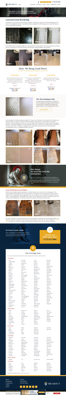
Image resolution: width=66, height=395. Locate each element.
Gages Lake (11, 352)
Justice (22, 290)
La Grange (23, 294)
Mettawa (35, 348)
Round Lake (49, 340)
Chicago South (11, 287)
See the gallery (44, 109)
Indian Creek (23, 346)
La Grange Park (24, 297)
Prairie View (49, 337)
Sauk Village (49, 269)
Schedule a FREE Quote (45, 2)
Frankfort (23, 366)
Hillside (22, 278)
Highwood (23, 345)
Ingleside (22, 348)
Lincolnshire (36, 343)
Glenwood (23, 267)
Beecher (10, 364)
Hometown (23, 282)
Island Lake (23, 349)
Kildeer (22, 293)
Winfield (48, 318)
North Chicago (36, 352)
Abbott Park (11, 337)
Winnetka (48, 300)
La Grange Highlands (25, 296)
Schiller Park (49, 272)
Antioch (10, 339)
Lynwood (23, 306)
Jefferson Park (23, 288)
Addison (10, 310)
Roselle (35, 321)
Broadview (10, 276)
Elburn (22, 329)
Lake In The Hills (50, 359)
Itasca (22, 319)
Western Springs (49, 293)
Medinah (35, 310)
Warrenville (36, 324)
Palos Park (36, 297)
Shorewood (49, 366)
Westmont (48, 313)
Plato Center (36, 332)
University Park (49, 367)
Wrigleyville (49, 303)
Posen (35, 302)
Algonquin (10, 359)
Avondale (10, 263)
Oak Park (35, 287)
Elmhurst (22, 312)
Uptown (48, 290)
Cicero (10, 288)
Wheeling (48, 294)
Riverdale (48, 261)
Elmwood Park (11, 302)
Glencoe (22, 264)
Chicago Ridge (11, 285)
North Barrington (37, 351)
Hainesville (23, 340)
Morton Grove (36, 272)
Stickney (48, 278)
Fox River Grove (37, 359)
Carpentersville (11, 333)
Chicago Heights (11, 284)
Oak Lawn (36, 285)
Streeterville (49, 282)
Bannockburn (11, 340)
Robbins (48, 264)
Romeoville (49, 364)
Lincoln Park (23, 303)
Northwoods (36, 313)
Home (7, 379)
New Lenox (36, 369)
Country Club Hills (12, 290)
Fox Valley (23, 313)
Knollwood (23, 352)
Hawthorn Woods (24, 342)
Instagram (21, 387)
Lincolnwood (23, 305)
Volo (47, 348)
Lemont (22, 302)
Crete (9, 294)
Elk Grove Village (12, 300)
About (48, 4)
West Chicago (49, 312)
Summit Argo (49, 284)
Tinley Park (49, 288)
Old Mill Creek (36, 354)
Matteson (35, 263)
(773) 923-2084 (56, 2)
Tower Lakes (49, 345)
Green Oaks (23, 337)
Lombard (22, 324)
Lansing (22, 300)
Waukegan (48, 352)
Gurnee (22, 339)
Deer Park (10, 296)
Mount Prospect (37, 273)
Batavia (10, 315)
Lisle (22, 322)
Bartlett (10, 266)
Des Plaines (11, 297)
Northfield (36, 281)
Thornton (48, 287)
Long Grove (36, 346)
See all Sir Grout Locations (24, 373)
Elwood (22, 364)
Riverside (48, 263)
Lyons (35, 260)
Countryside (11, 291)
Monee (35, 366)
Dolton (10, 299)
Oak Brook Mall (37, 316)
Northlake (35, 282)
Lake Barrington (24, 354)
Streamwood (49, 281)
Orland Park (36, 291)
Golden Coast (23, 269)
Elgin (22, 330)
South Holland (49, 275)
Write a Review (38, 2)
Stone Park (48, 279)
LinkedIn (33, 387)
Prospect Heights (37, 303)
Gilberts (22, 333)
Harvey (22, 273)
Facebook (24, 387)
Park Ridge (36, 300)
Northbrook (36, 279)
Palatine (35, 293)
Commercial (38, 4)
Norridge (35, 276)
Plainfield (48, 363)
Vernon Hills (49, 346)
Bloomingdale (11, 318)
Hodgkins (23, 279)
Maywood (35, 264)
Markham (35, 261)
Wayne (48, 310)
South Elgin (49, 327)
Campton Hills (11, 332)
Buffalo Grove (11, 343)
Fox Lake (10, 351)
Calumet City (11, 281)
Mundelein (36, 349)
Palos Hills (36, 296)
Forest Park (23, 260)
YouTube (30, 387)
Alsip (9, 260)
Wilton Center (49, 370)
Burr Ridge (11, 319)
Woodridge (49, 321)
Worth (48, 302)
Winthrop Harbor (50, 354)
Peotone (35, 370)
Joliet (22, 369)
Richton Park (36, 305)
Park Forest (36, 299)
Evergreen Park (11, 305)
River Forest (36, 306)
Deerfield (10, 346)
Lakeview (23, 299)
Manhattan (36, 363)
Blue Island (11, 273)
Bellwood (10, 269)
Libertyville (36, 342)
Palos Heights (36, 294)
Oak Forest (36, 284)
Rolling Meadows (50, 266)
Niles (35, 275)
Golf (22, 270)
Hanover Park (23, 272)
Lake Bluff (23, 355)
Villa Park (35, 322)
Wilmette (48, 299)
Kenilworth (23, 291)
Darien (10, 324)
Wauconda (48, 351)
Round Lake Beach (50, 342)
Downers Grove (24, 310)
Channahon (11, 369)
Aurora (10, 312)
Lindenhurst (36, 345)
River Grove (49, 260)
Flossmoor (10, 306)
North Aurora (36, 330)
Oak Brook (36, 315)
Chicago (10, 282)
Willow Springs (49, 297)
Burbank (10, 279)
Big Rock (10, 330)
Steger (48, 276)
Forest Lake (11, 348)
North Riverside (37, 278)
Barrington (10, 264)
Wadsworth (49, 349)
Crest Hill (10, 370)
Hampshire (36, 327)
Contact (58, 4)
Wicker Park (49, 296)
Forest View (23, 261)
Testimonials (53, 4)
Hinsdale (22, 318)
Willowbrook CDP (50, 316)
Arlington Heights (12, 261)
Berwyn (10, 272)
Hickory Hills (23, 276)
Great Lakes (11, 355)
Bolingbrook (11, 366)
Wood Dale (49, 319)
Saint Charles (36, 333)
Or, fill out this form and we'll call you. (50, 241)
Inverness (23, 287)
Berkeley (10, 270)
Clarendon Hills (11, 322)
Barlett (10, 313)
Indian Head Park (24, 285)
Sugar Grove (49, 329)
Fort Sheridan (11, 349)
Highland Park (23, 343)
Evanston (10, 303)
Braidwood (10, 367)
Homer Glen (23, 367)
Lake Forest (36, 337)
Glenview (23, 266)
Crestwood (10, 293)
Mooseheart (36, 329)
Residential (32, 4)
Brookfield (10, 278)
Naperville (36, 312)
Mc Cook (35, 266)
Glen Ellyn (23, 315)
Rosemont (48, 267)
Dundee (22, 327)
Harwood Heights (24, 275)
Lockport (22, 370)
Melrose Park (36, 267)
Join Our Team (24, 383)
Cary (22, 359)
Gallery (44, 4)
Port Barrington (36, 355)
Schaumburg (49, 270)
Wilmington (49, 369)
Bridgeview (11, 275)
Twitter (27, 387)
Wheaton (48, 315)
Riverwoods (49, 339)
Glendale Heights (24, 316)
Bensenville (11, 316)
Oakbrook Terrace (37, 318)
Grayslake (10, 354)
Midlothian (36, 270)
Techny (48, 285)
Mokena (35, 364)
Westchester (49, 291)
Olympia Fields (36, 288)
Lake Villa (36, 339)
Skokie (48, 273)
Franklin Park (23, 263)
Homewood (23, 284)
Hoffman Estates (24, 281)
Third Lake (49, 343)
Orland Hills (36, 290)
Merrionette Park (37, 269)
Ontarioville (36, 319)
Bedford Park (11, 267)
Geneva (22, 332)
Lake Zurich (36, 340)
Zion (47, 355)
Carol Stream (11, 321)
